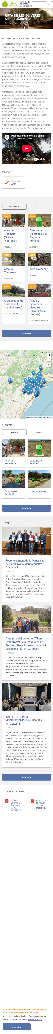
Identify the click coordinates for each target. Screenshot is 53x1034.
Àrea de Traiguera (10, 270)
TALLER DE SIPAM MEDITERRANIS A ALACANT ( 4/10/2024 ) (24, 720)
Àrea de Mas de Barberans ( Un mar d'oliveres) (13, 304)
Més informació (35, 1019)
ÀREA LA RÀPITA (38, 491)
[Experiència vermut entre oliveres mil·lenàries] (27, 388)
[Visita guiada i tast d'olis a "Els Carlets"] (29, 380)
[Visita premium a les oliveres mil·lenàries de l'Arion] (40, 368)
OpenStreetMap (39, 417)
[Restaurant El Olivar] (33, 385)
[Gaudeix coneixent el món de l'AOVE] (23, 391)
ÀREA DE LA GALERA (36, 462)
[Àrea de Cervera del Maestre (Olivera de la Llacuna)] (28, 392)
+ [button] (49, 355)
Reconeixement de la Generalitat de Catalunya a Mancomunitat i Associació (26, 564)
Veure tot (26, 333)
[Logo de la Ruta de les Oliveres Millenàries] (10, 4)
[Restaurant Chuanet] (35, 395)
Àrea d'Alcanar (38, 269)
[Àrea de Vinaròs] (36, 388)
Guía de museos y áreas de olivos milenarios (16, 805)
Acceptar (16, 1027)
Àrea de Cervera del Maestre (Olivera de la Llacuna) (37, 307)
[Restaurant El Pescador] (40, 385)
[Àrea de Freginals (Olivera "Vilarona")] (40, 377)
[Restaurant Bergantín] (38, 391)
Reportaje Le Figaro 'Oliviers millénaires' (41, 805)
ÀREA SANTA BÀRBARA (11, 493)
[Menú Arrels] (31, 381)
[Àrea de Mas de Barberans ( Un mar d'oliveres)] (33, 373)
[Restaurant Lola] (9, 381)
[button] (13, 448)
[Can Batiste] (43, 381)
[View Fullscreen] (49, 365)
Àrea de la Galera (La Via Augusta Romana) (38, 235)
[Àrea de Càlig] (31, 391)
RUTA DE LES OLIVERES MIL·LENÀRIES (26, 4)
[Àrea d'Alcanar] (38, 385)
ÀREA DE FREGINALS (10, 462)
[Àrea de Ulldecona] (39, 381)
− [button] (49, 359)
